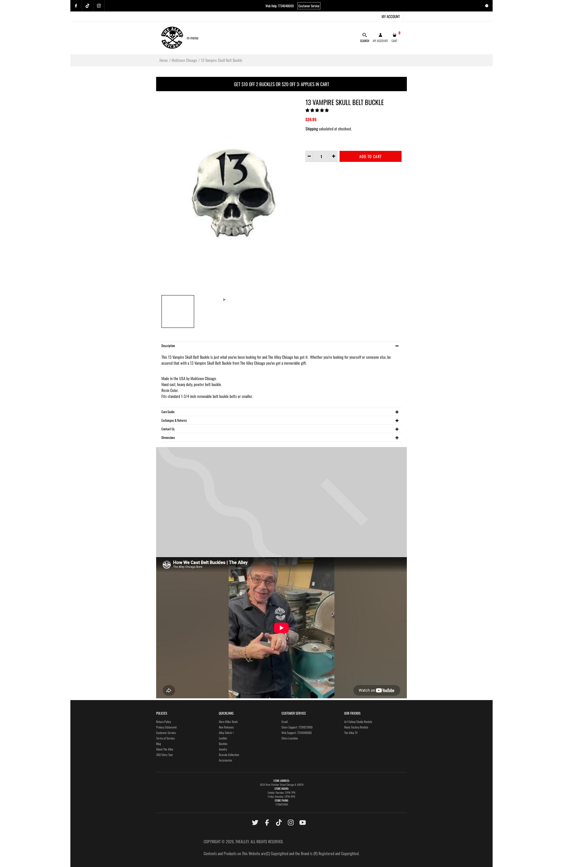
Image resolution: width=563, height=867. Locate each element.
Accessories (225, 760)
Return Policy (163, 721)
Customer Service (308, 5)
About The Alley (164, 749)
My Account (391, 16)
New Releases (226, 727)
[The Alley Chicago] (172, 37)
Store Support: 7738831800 (297, 727)
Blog (158, 743)
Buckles (223, 743)
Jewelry (223, 749)
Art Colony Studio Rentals (358, 721)
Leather (223, 738)
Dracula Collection (229, 754)
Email (285, 721)
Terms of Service (165, 738)
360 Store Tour (164, 754)
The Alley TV (351, 732)
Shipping (311, 128)
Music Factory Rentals (356, 727)
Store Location (290, 738)
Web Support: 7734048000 (297, 732)
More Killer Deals (228, 721)
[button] (317, 110)
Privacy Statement (166, 727)
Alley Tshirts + (226, 732)
